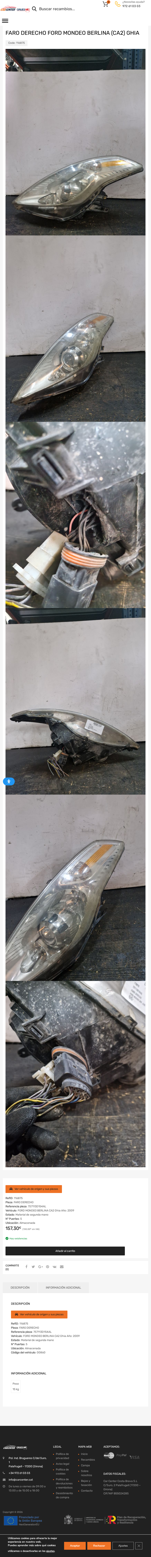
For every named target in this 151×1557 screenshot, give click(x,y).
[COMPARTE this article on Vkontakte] (54, 1267)
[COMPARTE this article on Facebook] (25, 1267)
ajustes (50, 1551)
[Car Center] (15, 9)
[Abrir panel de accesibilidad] (9, 781)
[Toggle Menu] (5, 22)
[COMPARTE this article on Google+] (39, 1267)
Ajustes (123, 1546)
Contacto (87, 1490)
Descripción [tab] (20, 1287)
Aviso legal (62, 1464)
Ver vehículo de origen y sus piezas (36, 1189)
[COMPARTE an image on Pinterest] (47, 1267)
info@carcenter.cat (21, 1479)
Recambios (88, 1459)
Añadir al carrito (65, 1251)
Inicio (84, 1454)
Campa (85, 1465)
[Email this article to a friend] (61, 1267)
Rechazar (99, 1546)
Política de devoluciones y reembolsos (64, 1483)
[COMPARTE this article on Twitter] (32, 1267)
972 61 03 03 (131, 6)
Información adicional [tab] (63, 1287)
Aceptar (75, 1546)
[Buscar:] (85, 9)
